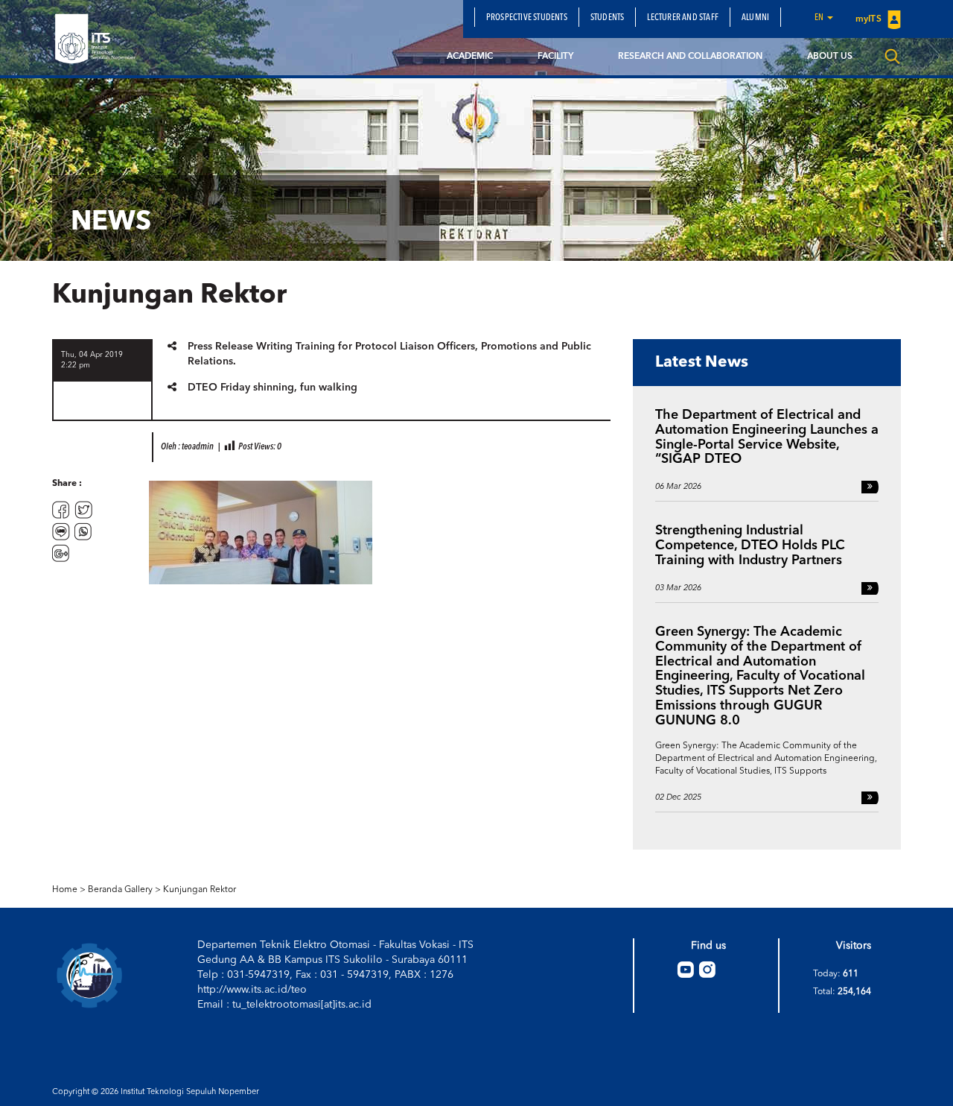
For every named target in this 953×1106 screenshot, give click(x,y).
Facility (555, 56)
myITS (869, 19)
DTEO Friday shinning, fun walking (272, 387)
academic (470, 56)
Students (607, 17)
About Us (829, 56)
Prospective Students (526, 17)
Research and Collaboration (690, 56)
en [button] (820, 17)
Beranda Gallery (120, 889)
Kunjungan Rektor (199, 889)
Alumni (755, 17)
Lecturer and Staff (682, 17)
